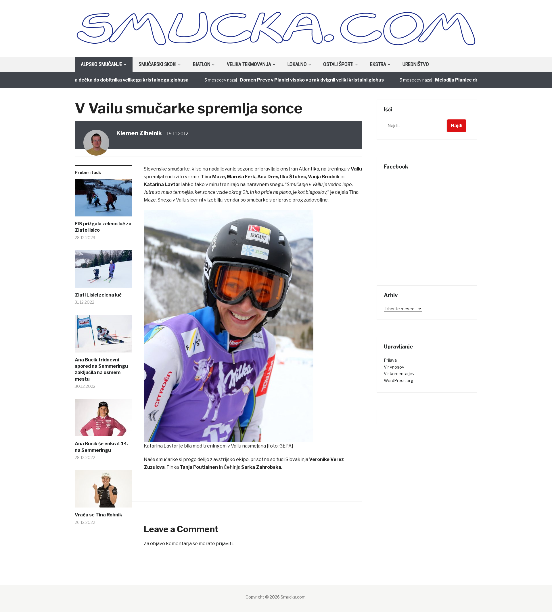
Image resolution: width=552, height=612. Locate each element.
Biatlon (201, 64)
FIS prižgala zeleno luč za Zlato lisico (103, 227)
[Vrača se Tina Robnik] (103, 491)
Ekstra (378, 64)
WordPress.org (398, 380)
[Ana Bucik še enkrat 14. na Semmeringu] (103, 420)
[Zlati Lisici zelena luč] (103, 271)
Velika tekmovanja (249, 64)
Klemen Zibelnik (139, 133)
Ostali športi (338, 64)
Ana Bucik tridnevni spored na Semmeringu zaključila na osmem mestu (101, 369)
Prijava (390, 360)
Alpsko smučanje (101, 64)
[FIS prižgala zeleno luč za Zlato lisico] (103, 200)
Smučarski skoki (158, 64)
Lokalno (297, 64)
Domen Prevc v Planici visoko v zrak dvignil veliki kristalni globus (297, 80)
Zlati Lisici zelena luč (98, 295)
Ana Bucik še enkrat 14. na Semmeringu (101, 447)
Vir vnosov (394, 367)
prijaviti (224, 543)
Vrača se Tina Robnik (98, 515)
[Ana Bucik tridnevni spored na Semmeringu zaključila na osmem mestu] (103, 336)
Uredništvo (415, 64)
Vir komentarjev (399, 373)
